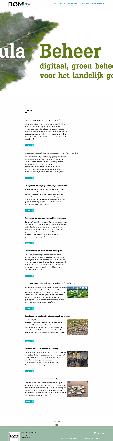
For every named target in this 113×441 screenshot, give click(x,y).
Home (54, 3)
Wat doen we (72, 3)
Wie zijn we (62, 3)
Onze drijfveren (84, 3)
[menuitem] (54, 3)
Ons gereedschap (97, 3)
